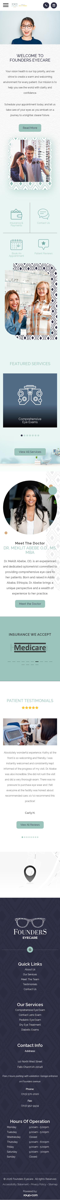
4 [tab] (30, 435)
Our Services (30, 974)
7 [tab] (38, 435)
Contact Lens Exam (30, 1014)
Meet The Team (30, 979)
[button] (9, 661)
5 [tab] (33, 435)
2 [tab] (24, 435)
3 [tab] (27, 435)
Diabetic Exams (30, 1029)
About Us (30, 969)
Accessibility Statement (16, 1184)
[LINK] (7, 204)
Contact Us (30, 989)
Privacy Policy (38, 1184)
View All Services (30, 451)
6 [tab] (35, 435)
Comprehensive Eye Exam (30, 1010)
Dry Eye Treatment (30, 1024)
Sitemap (53, 1184)
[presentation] (7, 638)
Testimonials (30, 984)
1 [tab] (22, 435)
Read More (30, 127)
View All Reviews (30, 824)
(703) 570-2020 (30, 1094)
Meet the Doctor (30, 603)
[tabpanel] (30, 400)
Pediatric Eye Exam (30, 1019)
